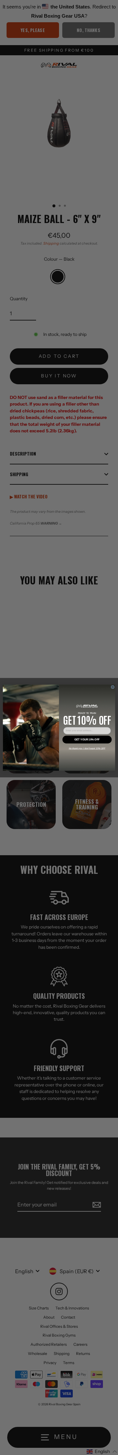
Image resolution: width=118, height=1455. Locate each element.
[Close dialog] (112, 686)
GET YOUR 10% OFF (87, 739)
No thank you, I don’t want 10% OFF (87, 748)
